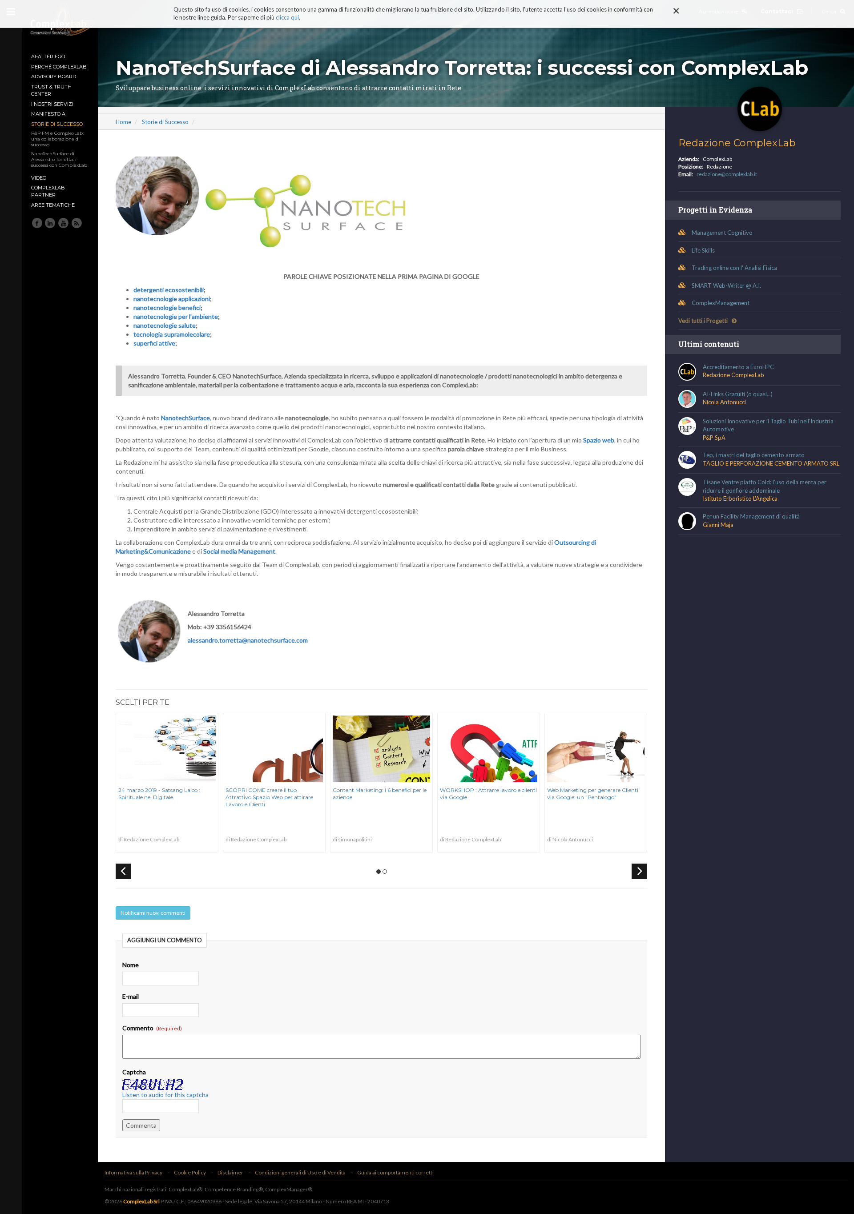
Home (123, 121)
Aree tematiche (53, 205)
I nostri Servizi (52, 104)
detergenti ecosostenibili (168, 289)
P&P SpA (714, 437)
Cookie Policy (190, 1172)
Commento (138, 1028)
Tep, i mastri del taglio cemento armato (754, 454)
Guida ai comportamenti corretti (395, 1172)
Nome (130, 965)
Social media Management (239, 551)
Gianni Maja (718, 524)
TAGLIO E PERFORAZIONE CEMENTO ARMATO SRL (771, 463)
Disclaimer (230, 1172)
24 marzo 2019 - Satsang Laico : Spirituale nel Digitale (159, 793)
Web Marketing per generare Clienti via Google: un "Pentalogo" (592, 793)
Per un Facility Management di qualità (751, 516)
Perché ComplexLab (59, 67)
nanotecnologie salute (164, 325)
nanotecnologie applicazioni (171, 298)
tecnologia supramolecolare (171, 334)
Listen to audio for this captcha (165, 1094)
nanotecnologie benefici (167, 307)
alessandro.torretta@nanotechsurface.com (248, 640)
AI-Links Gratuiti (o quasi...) (738, 394)
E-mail (130, 996)
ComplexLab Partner (48, 191)
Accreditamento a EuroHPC (738, 366)
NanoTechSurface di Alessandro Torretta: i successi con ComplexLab (59, 159)
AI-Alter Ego (48, 56)
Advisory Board (53, 76)
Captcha (134, 1072)
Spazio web (598, 440)
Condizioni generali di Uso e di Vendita (300, 1172)
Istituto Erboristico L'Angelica (740, 498)
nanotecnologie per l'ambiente (175, 316)
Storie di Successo (57, 124)
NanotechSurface (185, 418)
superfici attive (154, 343)
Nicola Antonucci (724, 402)
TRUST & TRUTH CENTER (51, 90)
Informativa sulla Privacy (133, 1172)
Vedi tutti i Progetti (703, 320)
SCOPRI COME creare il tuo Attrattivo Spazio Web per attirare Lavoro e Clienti (269, 797)
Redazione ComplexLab (737, 143)
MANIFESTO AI (49, 114)
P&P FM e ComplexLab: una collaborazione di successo (57, 139)
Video (38, 178)
